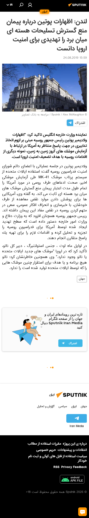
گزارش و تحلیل (45, 406)
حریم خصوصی (46, 450)
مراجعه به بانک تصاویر (35, 115)
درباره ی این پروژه (75, 444)
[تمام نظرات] (82, 511)
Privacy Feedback (74, 467)
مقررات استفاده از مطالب (44, 444)
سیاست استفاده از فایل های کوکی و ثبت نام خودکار (57, 458)
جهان (82, 279)
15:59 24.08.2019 (75, 58)
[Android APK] (72, 480)
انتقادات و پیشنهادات (72, 450)
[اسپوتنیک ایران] (78, 7)
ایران (73, 406)
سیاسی (63, 406)
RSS (56, 467)
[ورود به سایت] (30, 4)
